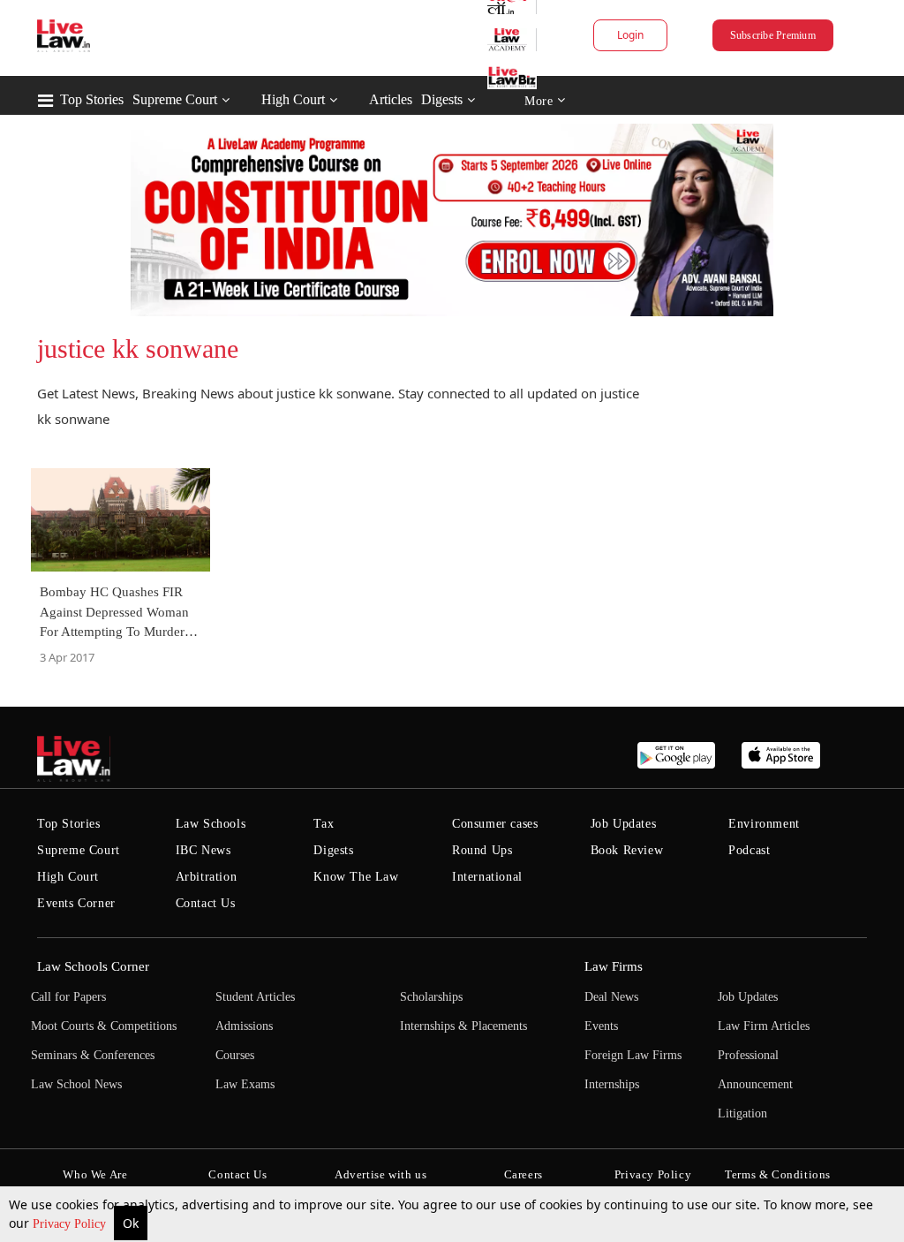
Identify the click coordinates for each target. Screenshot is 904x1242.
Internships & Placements (463, 1026)
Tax (323, 823)
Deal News (611, 996)
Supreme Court (174, 99)
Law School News (76, 1084)
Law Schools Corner (93, 966)
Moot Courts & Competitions (104, 1026)
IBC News (203, 850)
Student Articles (255, 996)
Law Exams (245, 1084)
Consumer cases (495, 823)
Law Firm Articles (764, 1026)
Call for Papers (68, 996)
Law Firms (613, 966)
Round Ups (482, 850)
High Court (293, 99)
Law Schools (211, 823)
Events (601, 1026)
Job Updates (624, 823)
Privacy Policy (71, 1224)
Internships (611, 1084)
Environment (764, 823)
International (487, 876)
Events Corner (76, 903)
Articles (390, 99)
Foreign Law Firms (633, 1055)
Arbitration (206, 876)
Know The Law (355, 876)
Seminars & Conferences (92, 1055)
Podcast (749, 850)
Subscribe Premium (773, 35)
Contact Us (206, 903)
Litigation (742, 1113)
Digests (442, 99)
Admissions (244, 1026)
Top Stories (92, 99)
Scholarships (431, 996)
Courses (234, 1055)
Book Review (627, 850)
